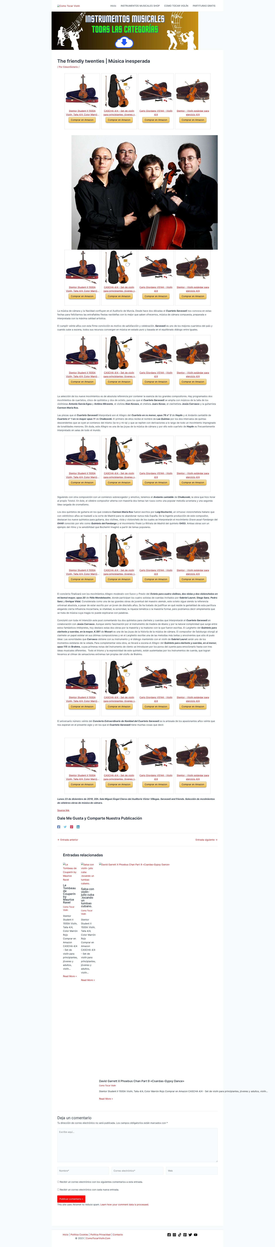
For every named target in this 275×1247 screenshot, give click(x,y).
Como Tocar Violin (107, 1085)
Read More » (70, 976)
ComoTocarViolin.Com (98, 1238)
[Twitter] (65, 826)
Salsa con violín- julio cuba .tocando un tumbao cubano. (87, 897)
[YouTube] (195, 1235)
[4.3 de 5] (79, 125)
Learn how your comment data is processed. (124, 1204)
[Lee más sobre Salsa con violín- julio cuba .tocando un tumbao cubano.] (88, 873)
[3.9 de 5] (116, 125)
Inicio (65, 1234)
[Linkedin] (78, 826)
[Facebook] (58, 826)
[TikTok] (179, 1235)
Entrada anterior (68, 840)
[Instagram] (174, 1235)
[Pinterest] (71, 826)
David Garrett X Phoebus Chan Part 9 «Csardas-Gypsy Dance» (141, 1081)
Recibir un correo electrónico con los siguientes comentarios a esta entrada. (101, 1181)
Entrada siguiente (206, 840)
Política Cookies (79, 1234)
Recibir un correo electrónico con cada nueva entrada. (89, 1189)
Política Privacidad (100, 1234)
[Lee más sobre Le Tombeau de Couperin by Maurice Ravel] (70, 871)
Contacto (118, 1234)
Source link (63, 810)
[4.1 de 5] (153, 125)
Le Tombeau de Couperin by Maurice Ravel (69, 894)
